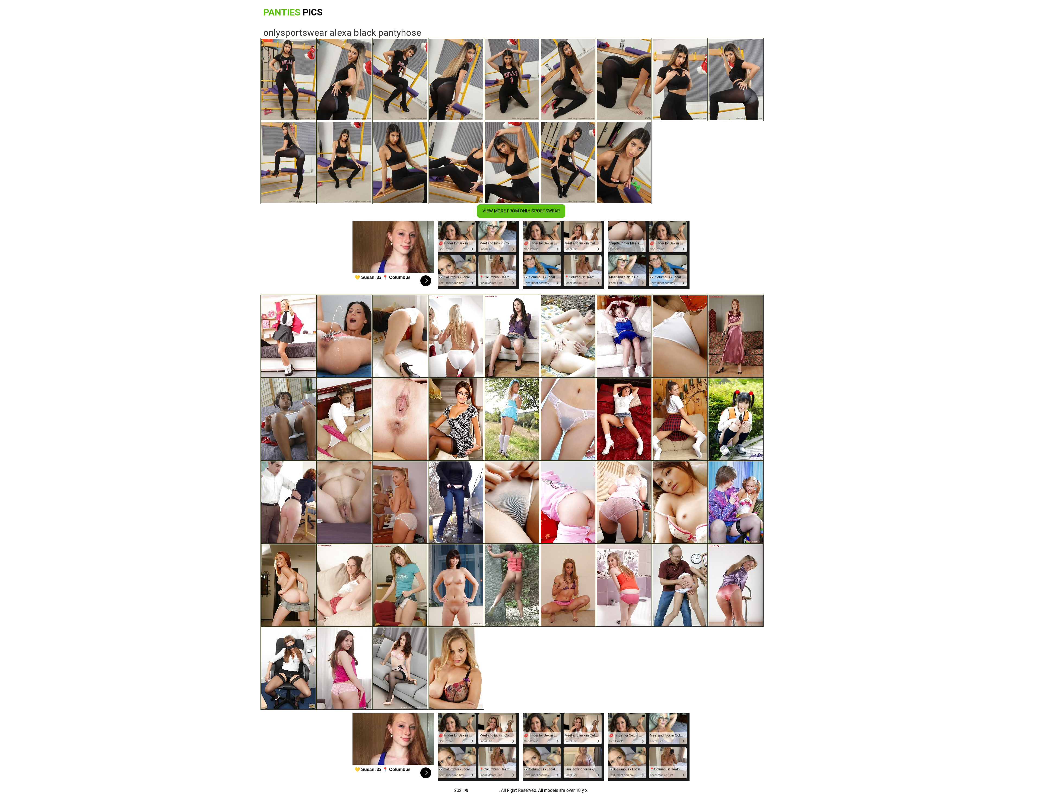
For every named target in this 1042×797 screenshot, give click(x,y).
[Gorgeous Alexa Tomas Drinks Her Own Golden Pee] (344, 336)
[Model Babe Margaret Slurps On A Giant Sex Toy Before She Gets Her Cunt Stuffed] (400, 419)
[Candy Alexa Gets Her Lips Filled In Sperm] (456, 668)
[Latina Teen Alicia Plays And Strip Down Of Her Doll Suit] (344, 419)
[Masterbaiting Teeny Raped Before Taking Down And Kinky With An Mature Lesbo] (568, 502)
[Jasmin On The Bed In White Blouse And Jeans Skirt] (624, 419)
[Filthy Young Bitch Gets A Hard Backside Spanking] (680, 585)
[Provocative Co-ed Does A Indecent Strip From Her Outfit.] (288, 336)
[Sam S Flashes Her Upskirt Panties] (736, 585)
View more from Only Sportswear (521, 210)
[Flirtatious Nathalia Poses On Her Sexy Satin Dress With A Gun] (736, 336)
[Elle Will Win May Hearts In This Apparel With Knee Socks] (512, 419)
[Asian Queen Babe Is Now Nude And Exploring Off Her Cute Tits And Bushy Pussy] (568, 419)
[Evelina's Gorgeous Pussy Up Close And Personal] (624, 585)
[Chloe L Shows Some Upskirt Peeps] (512, 336)
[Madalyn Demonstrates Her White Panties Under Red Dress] (456, 336)
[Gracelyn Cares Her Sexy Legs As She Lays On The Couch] (344, 585)
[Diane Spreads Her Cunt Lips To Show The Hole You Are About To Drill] (456, 585)
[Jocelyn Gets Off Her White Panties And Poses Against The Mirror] (400, 502)
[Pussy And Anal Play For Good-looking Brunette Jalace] (344, 668)
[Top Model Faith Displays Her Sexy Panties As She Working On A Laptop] (400, 585)
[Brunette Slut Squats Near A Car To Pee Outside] (456, 502)
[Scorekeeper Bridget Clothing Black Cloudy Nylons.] (624, 502)
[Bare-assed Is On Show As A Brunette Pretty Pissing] (512, 585)
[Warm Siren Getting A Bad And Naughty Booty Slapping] (288, 502)
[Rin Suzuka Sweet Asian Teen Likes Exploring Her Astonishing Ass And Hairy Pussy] (512, 502)
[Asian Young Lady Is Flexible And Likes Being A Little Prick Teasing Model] (680, 502)
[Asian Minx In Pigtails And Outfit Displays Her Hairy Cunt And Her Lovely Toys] (736, 419)
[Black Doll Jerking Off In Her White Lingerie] (288, 419)
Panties (293, 12)
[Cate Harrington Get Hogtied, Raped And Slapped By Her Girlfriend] (288, 668)
